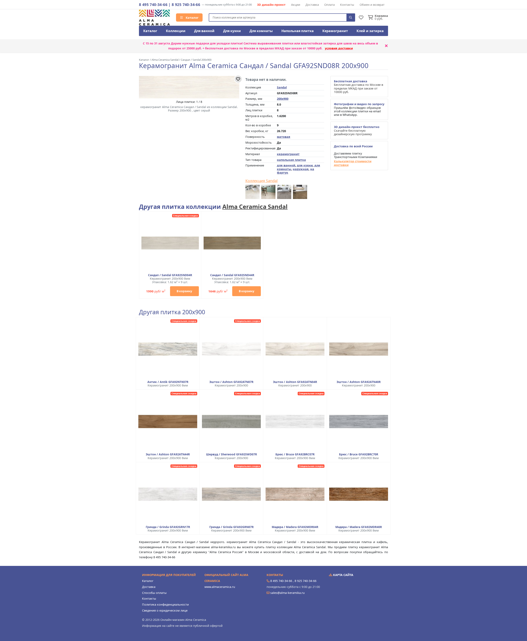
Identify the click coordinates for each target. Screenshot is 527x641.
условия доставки (339, 48)
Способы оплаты (154, 593)
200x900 (282, 99)
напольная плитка (291, 160)
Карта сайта (342, 575)
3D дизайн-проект (271, 5)
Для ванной (204, 31)
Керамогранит (335, 31)
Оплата (329, 5)
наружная (301, 169)
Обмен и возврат (372, 5)
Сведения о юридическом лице (165, 610)
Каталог (191, 17)
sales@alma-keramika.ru (287, 593)
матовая (283, 137)
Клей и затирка (370, 31)
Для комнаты (261, 31)
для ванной (286, 165)
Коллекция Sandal (261, 181)
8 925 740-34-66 (186, 4)
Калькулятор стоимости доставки (352, 163)
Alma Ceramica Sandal (255, 206)
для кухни (305, 165)
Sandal (282, 87)
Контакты (347, 5)
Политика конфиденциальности (165, 604)
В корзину (184, 291)
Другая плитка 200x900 (172, 312)
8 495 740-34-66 (153, 4)
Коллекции (175, 31)
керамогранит (288, 154)
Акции (295, 5)
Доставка (312, 5)
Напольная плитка (297, 31)
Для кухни (232, 31)
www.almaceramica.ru (219, 587)
